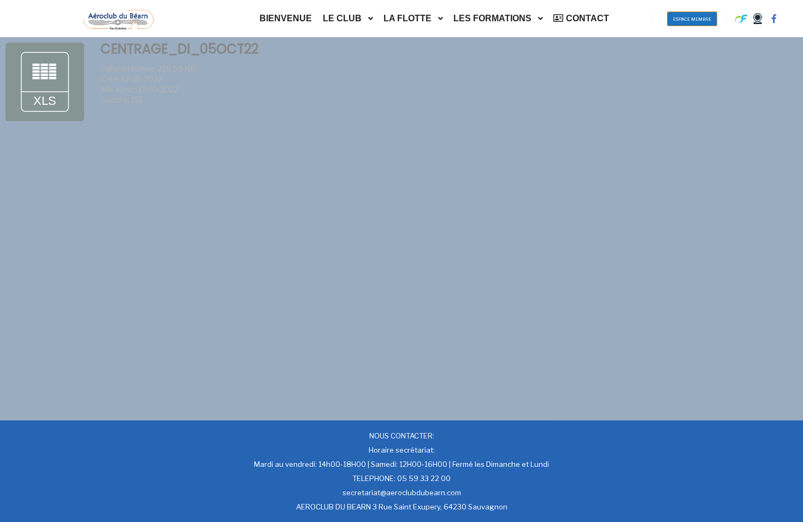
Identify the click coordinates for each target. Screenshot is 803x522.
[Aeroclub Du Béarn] (118, 18)
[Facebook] (774, 18)
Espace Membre (692, 19)
